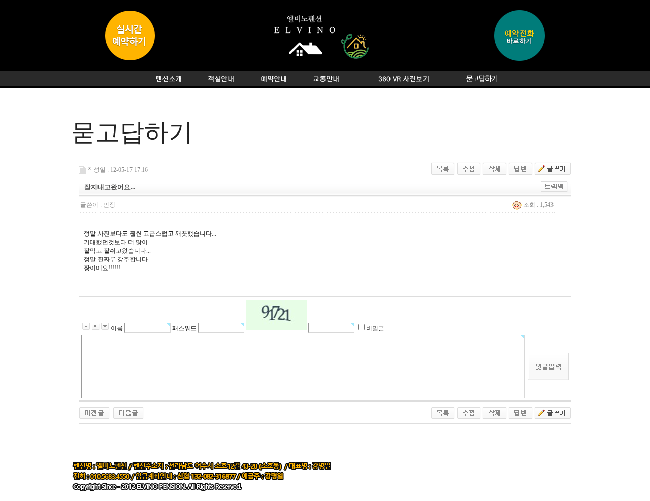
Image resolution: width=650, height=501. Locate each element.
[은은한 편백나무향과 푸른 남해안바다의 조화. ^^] (94, 412)
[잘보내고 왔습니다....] (128, 412)
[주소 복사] (554, 186)
